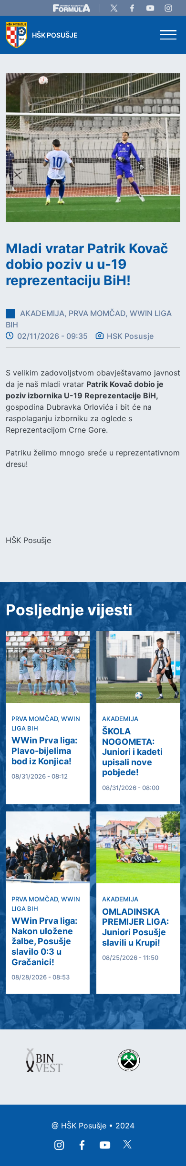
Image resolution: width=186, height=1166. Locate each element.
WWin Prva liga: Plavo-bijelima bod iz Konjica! (44, 750)
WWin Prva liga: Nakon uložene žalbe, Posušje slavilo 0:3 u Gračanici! (44, 941)
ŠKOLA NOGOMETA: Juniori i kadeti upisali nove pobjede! (132, 751)
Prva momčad (34, 718)
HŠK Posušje (55, 35)
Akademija (120, 718)
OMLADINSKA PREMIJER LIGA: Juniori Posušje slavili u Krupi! (135, 927)
